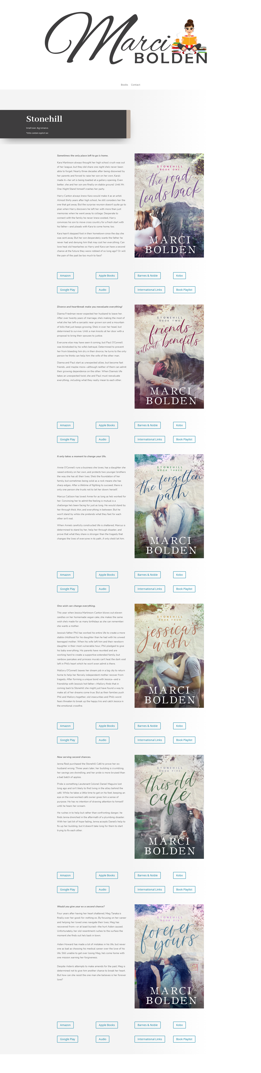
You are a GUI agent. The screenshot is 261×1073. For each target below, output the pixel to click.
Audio (102, 290)
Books (124, 85)
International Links (150, 290)
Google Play (67, 290)
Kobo (179, 275)
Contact (135, 85)
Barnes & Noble (148, 275)
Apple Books (107, 275)
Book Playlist (184, 290)
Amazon (65, 275)
